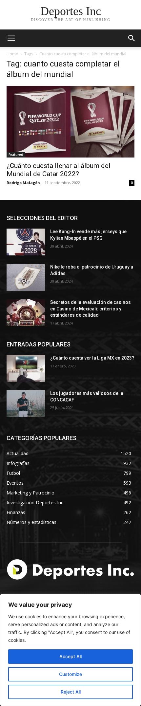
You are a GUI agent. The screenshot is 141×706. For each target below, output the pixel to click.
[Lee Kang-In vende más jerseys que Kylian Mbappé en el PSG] (26, 242)
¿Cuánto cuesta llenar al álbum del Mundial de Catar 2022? (59, 170)
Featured (16, 154)
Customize (70, 674)
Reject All (71, 692)
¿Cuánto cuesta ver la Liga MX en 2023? (92, 358)
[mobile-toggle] (11, 38)
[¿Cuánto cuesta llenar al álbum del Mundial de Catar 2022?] (70, 122)
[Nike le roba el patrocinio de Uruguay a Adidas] (26, 277)
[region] (70, 650)
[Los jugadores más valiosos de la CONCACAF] (26, 403)
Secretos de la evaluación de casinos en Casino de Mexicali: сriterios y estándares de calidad (90, 309)
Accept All (70, 656)
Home (12, 54)
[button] (132, 38)
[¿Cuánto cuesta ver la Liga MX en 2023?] (26, 368)
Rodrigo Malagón (23, 182)
